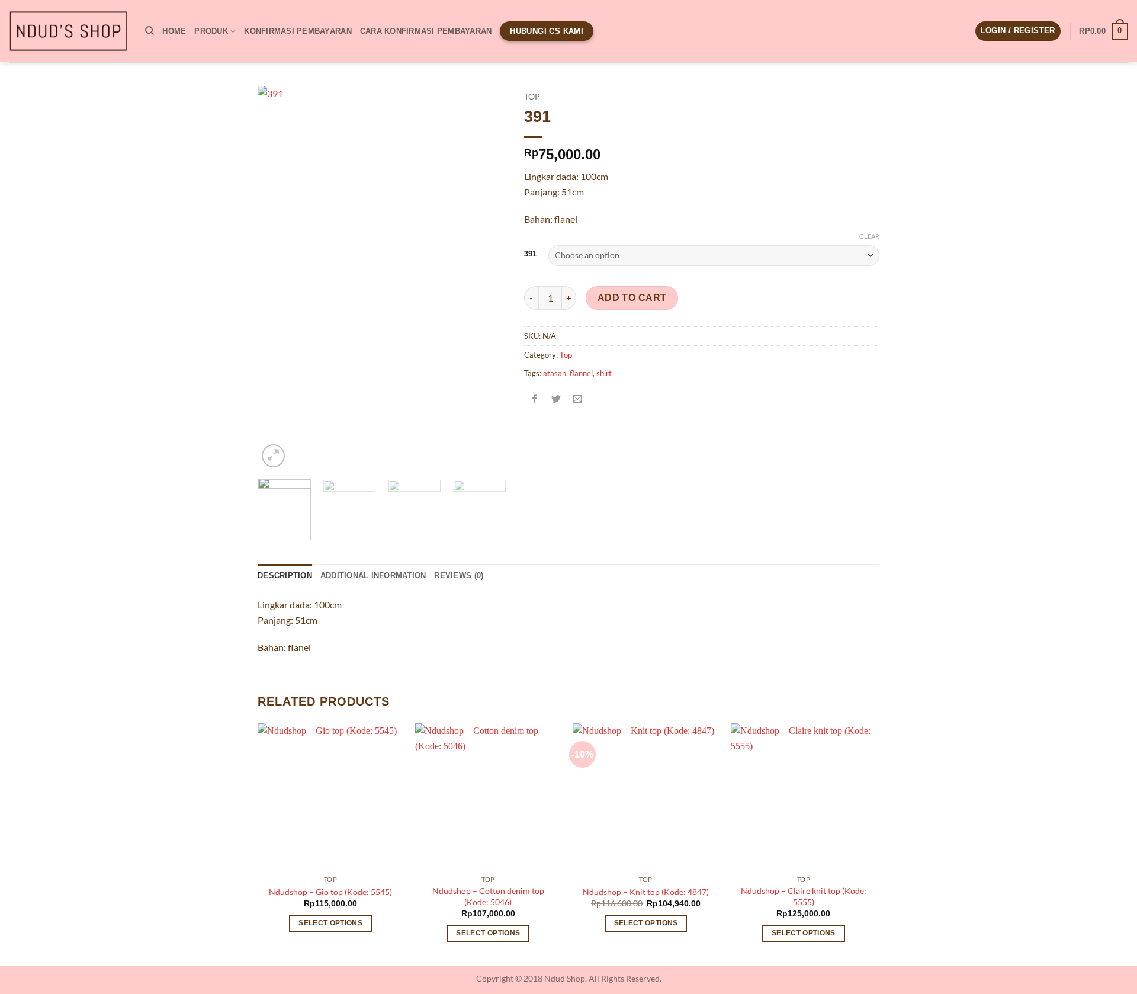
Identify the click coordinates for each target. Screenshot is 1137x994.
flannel (581, 373)
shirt (604, 373)
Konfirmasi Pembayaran (297, 31)
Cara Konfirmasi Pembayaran (426, 31)
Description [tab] (285, 575)
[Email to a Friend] (577, 400)
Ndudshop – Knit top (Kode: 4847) (646, 892)
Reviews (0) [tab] (458, 575)
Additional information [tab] (373, 575)
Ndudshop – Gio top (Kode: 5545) (330, 892)
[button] (1018, 31)
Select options (330, 922)
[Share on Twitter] (556, 400)
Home (174, 31)
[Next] (486, 277)
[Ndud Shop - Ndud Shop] (68, 31)
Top (532, 96)
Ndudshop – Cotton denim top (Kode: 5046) (488, 896)
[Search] (149, 31)
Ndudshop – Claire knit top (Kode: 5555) (803, 896)
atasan (554, 373)
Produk (211, 31)
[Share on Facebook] (535, 400)
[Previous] (277, 277)
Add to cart (632, 298)
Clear (869, 236)
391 (530, 254)
